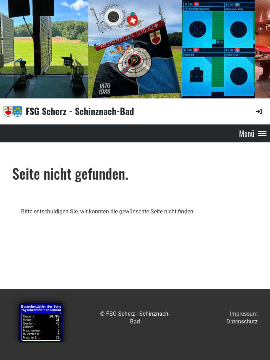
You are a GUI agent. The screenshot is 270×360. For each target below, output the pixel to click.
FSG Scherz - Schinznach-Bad (80, 111)
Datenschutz (242, 321)
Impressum (244, 313)
